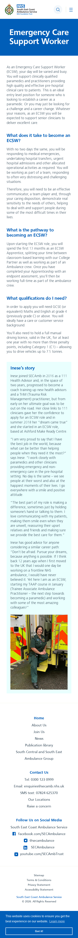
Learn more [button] (57, 921)
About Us (39, 725)
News (39, 738)
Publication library (39, 745)
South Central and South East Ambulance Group (39, 755)
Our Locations (39, 799)
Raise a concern (39, 806)
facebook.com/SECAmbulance (42, 834)
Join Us (39, 732)
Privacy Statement (39, 885)
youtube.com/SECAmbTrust (42, 854)
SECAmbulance (43, 847)
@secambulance (42, 840)
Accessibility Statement (39, 889)
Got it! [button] (39, 931)
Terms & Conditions (39, 880)
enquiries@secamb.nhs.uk (44, 786)
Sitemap (39, 875)
